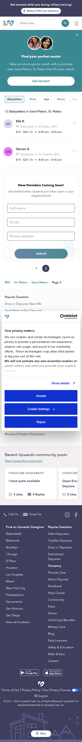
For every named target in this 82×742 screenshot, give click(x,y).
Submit (41, 253)
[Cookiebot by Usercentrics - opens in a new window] (60, 316)
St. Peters (21, 282)
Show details (61, 383)
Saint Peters (40, 282)
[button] (74, 123)
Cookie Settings (39, 408)
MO (8, 282)
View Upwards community (23, 461)
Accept (41, 395)
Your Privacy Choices (57, 690)
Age (46, 99)
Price (33, 99)
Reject (41, 422)
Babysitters (14, 99)
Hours (61, 99)
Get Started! (41, 81)
